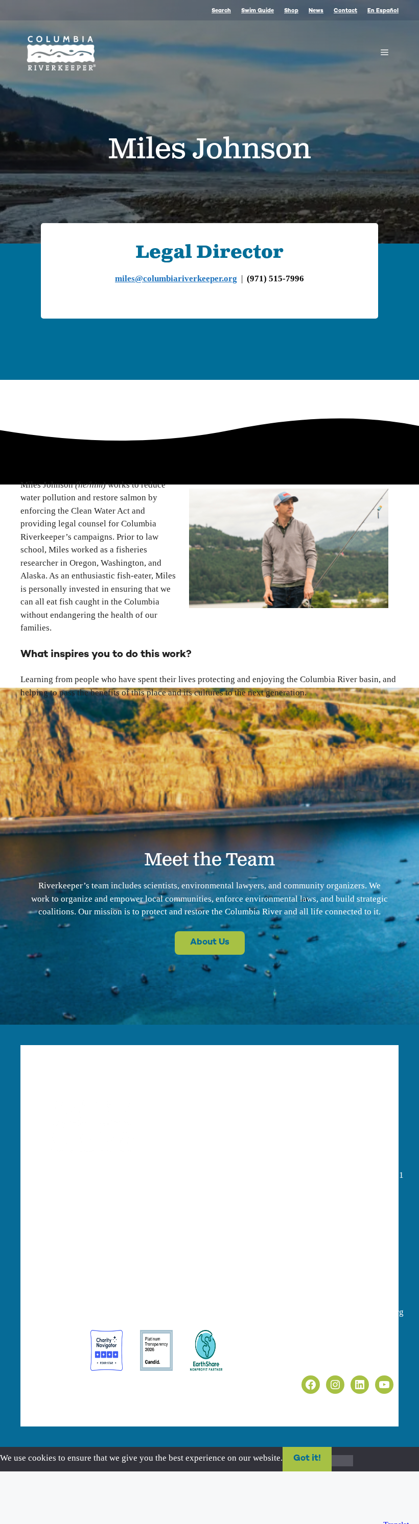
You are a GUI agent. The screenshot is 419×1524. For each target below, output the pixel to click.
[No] (342, 1460)
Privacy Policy (317, 1335)
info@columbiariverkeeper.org (104, 1234)
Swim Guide (257, 11)
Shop (291, 11)
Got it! (307, 1458)
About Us (209, 942)
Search (221, 11)
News (316, 11)
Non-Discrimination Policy (340, 1358)
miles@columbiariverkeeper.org (176, 278)
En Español (383, 11)
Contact (345, 11)
